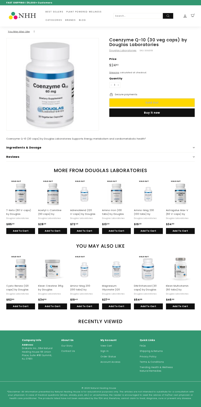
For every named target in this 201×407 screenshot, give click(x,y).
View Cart (106, 345)
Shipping (114, 72)
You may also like (19, 31)
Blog (82, 20)
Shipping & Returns (151, 351)
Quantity (115, 78)
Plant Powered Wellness (84, 11)
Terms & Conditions (152, 361)
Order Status (108, 356)
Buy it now (152, 113)
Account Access (110, 361)
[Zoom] (52, 84)
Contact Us (68, 351)
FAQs (143, 345)
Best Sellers (54, 11)
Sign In (104, 351)
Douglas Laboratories (122, 50)
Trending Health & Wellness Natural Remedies (156, 369)
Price (113, 59)
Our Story (67, 345)
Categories (54, 20)
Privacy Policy (148, 356)
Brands (70, 20)
